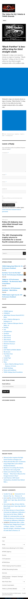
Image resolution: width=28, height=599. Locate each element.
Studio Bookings (8, 368)
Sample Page (7, 358)
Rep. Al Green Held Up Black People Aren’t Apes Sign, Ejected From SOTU (14, 500)
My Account (7, 352)
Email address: (6, 384)
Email (4, 181)
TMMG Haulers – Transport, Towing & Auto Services (12, 577)
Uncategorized (9, 135)
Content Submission (9, 341)
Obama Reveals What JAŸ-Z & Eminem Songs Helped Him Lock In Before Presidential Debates (14, 463)
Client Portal (7, 335)
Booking (6, 327)
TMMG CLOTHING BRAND (9, 588)
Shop (5, 362)
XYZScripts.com (20, 598)
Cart (5, 329)
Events (5, 345)
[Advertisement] (14, 82)
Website (4, 188)
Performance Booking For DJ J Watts (12, 548)
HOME (5, 347)
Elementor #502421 (9, 343)
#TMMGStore (6, 562)
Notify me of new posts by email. (9, 202)
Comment (5, 152)
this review (7, 504)
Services (6, 360)
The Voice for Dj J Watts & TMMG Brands (13, 15)
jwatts (5, 498)
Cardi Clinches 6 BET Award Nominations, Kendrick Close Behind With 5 (14, 480)
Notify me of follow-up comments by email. (12, 198)
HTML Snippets (8, 598)
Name (4, 174)
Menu (4, 20)
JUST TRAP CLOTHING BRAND (12, 350)
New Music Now (8, 354)
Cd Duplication (8, 331)
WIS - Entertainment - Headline (11, 134)
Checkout (6, 333)
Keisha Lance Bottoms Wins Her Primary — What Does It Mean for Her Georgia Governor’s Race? (14, 474)
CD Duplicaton (6, 558)
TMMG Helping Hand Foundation (13, 372)
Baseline (7, 356)
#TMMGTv (7, 313)
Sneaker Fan (7, 494)
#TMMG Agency (8, 311)
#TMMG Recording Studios (10, 569)
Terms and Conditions (10, 370)
